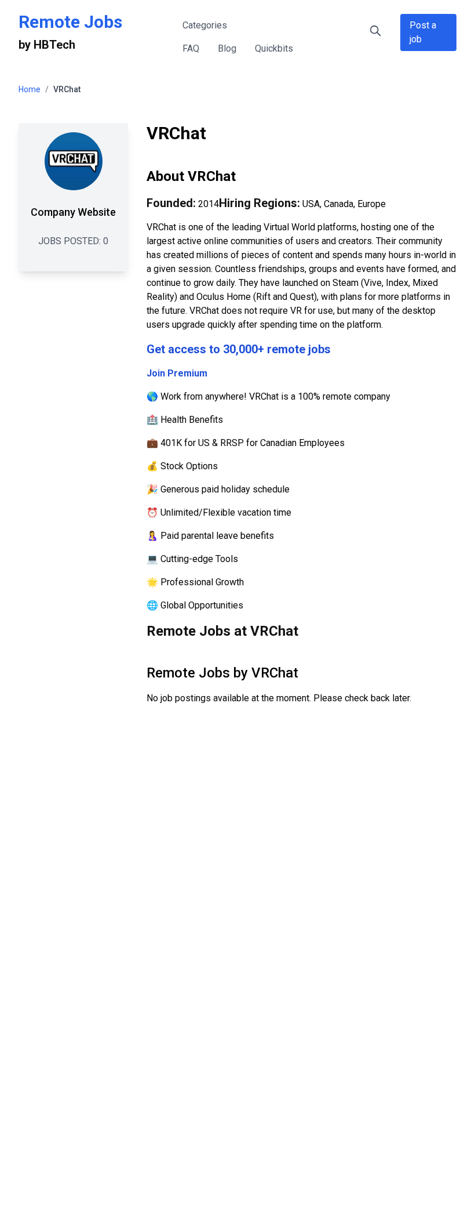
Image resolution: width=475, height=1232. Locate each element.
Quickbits (274, 48)
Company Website (73, 212)
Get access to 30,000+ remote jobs (239, 349)
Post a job (423, 32)
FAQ (190, 48)
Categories (204, 25)
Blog (227, 48)
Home (30, 89)
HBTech (54, 45)
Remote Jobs (70, 22)
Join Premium (177, 373)
